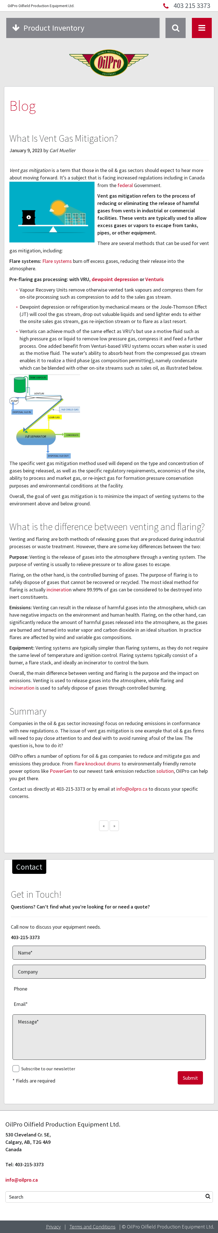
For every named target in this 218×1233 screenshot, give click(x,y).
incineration (21, 687)
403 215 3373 (191, 5)
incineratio (58, 589)
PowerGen (61, 771)
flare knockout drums (97, 763)
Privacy (53, 1226)
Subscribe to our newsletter (48, 1068)
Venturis (154, 279)
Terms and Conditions (93, 1226)
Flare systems (57, 261)
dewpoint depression (115, 279)
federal (125, 185)
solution (165, 771)
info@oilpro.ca (131, 789)
